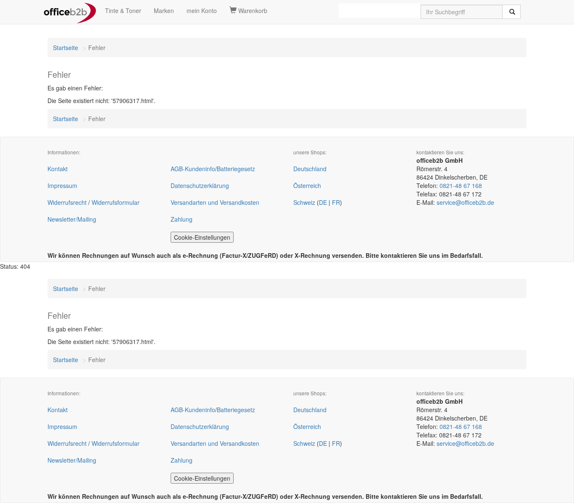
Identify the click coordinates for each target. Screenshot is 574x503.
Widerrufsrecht (67, 202)
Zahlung (181, 219)
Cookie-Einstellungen (202, 237)
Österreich (307, 185)
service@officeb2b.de (465, 202)
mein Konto (202, 10)
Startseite (65, 47)
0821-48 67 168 (461, 185)
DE (323, 202)
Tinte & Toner (123, 10)
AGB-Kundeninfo (193, 168)
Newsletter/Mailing (71, 219)
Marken (164, 10)
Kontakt (57, 168)
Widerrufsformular (116, 202)
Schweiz (304, 202)
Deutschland (309, 168)
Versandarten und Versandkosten (215, 202)
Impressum (62, 185)
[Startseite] (70, 10)
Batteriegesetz (236, 168)
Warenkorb (252, 10)
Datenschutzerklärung (200, 185)
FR (336, 202)
